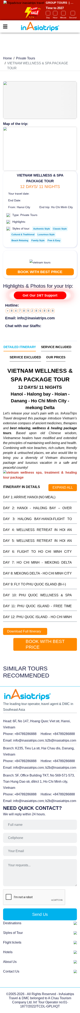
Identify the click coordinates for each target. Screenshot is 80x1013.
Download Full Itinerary (24, 631)
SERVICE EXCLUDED (25, 357)
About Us (10, 961)
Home (7, 58)
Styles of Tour (13, 933)
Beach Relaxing (19, 240)
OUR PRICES (55, 357)
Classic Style (60, 228)
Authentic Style (41, 228)
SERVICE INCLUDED (56, 347)
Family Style (38, 240)
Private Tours (25, 58)
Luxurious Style (46, 234)
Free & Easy (54, 240)
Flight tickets (12, 942)
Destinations (12, 923)
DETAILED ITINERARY (19, 347)
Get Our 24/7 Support (40, 296)
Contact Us (11, 971)
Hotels (8, 952)
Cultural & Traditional (22, 234)
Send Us (40, 914)
